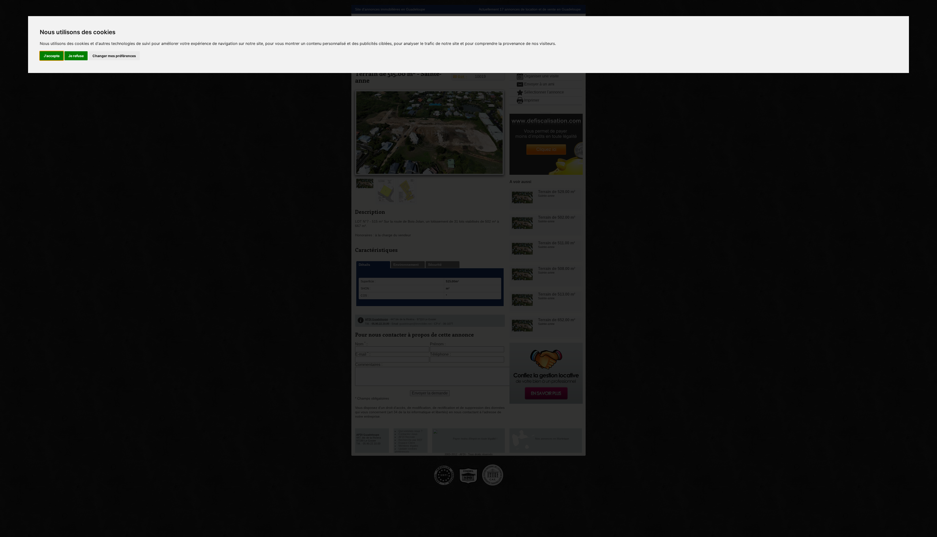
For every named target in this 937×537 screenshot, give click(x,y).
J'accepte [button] (52, 56)
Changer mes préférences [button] (114, 56)
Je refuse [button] (76, 56)
